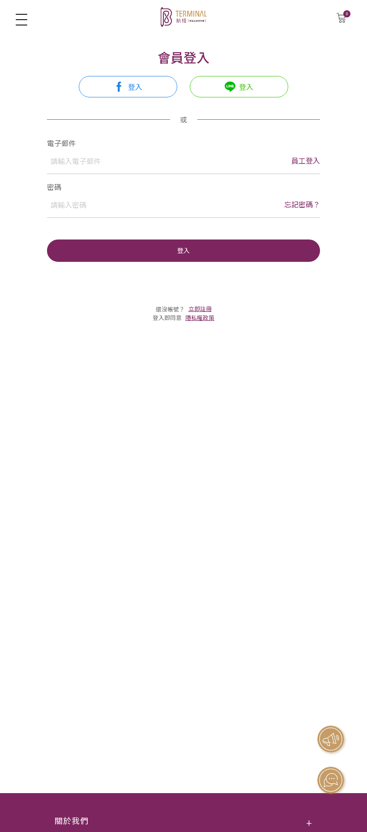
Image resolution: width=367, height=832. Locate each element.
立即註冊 (200, 308)
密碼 (54, 186)
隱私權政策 (199, 317)
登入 (183, 250)
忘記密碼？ (302, 204)
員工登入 (305, 160)
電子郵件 (61, 143)
